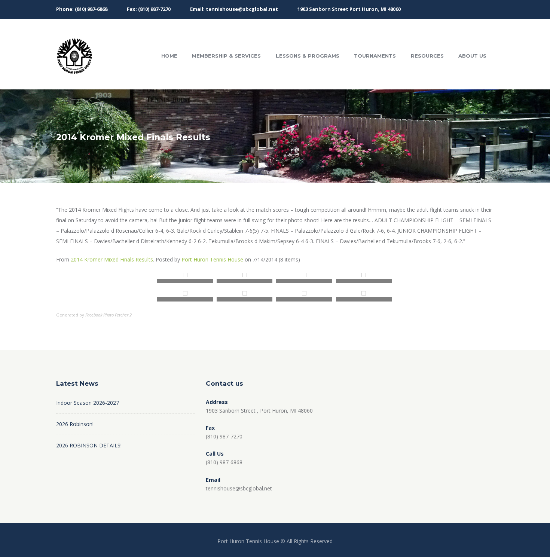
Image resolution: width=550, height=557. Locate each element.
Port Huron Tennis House (212, 259)
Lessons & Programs (307, 56)
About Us (472, 56)
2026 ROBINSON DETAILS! (89, 445)
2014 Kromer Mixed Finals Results (112, 259)
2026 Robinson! (75, 424)
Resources (427, 56)
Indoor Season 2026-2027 (87, 402)
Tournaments (375, 56)
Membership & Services (226, 56)
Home (169, 56)
